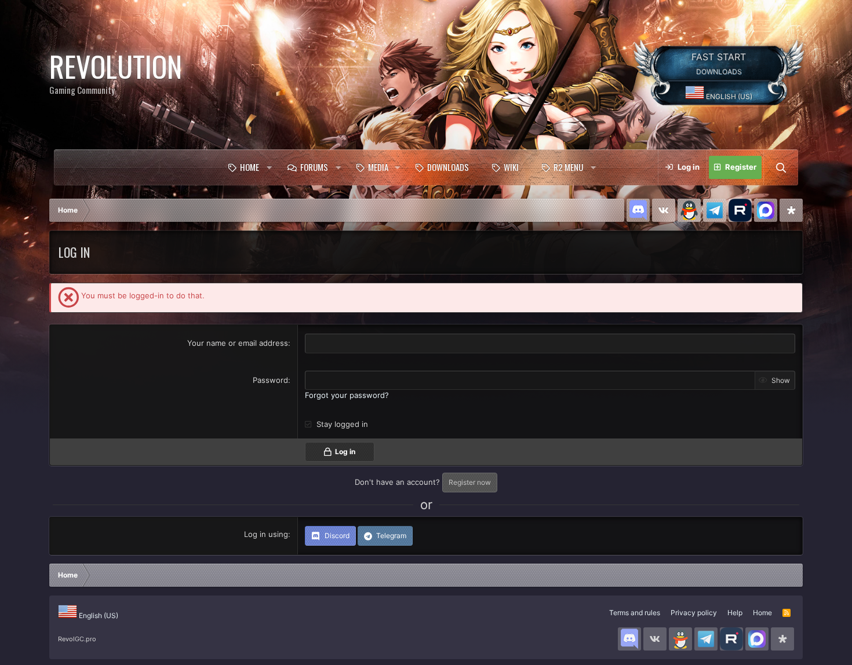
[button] (269, 167)
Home (249, 166)
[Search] (780, 167)
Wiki (511, 166)
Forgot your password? (347, 395)
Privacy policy (694, 612)
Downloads (448, 166)
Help (734, 612)
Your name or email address (237, 343)
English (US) (728, 96)
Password (270, 380)
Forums (314, 166)
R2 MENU (568, 166)
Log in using (266, 534)
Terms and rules (634, 612)
